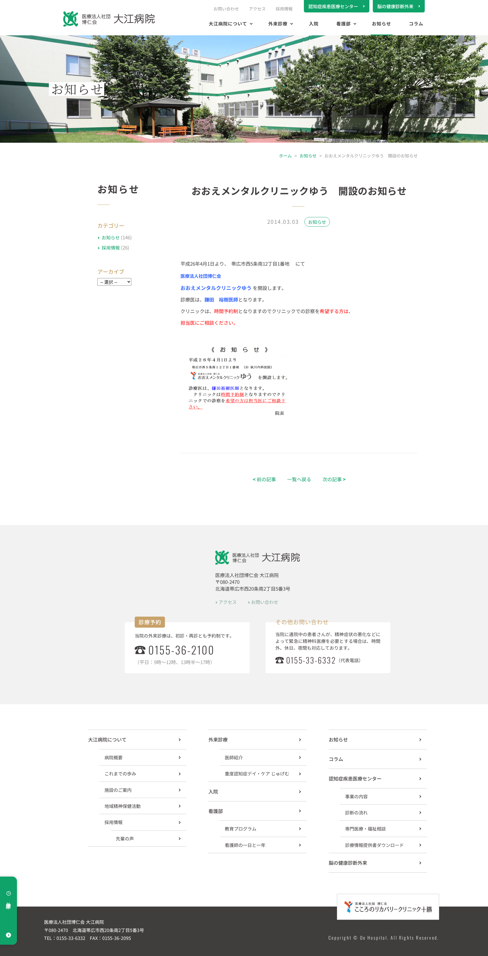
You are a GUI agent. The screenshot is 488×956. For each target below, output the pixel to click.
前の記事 (264, 479)
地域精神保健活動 (122, 806)
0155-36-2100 (181, 650)
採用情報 (284, 9)
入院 (314, 23)
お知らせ (381, 23)
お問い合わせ (226, 9)
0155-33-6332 (311, 659)
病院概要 (113, 757)
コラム (416, 23)
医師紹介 (234, 757)
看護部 (343, 23)
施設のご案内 (118, 789)
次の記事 (334, 479)
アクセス (257, 9)
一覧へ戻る (299, 479)
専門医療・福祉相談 (365, 828)
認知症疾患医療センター (333, 6)
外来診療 (277, 23)
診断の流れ (356, 812)
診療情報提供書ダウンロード (374, 845)
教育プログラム (240, 828)
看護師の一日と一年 (245, 845)
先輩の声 (125, 838)
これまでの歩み (120, 773)
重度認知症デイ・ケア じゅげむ (257, 773)
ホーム (285, 156)
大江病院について (228, 23)
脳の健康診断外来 (395, 6)
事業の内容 (356, 796)
